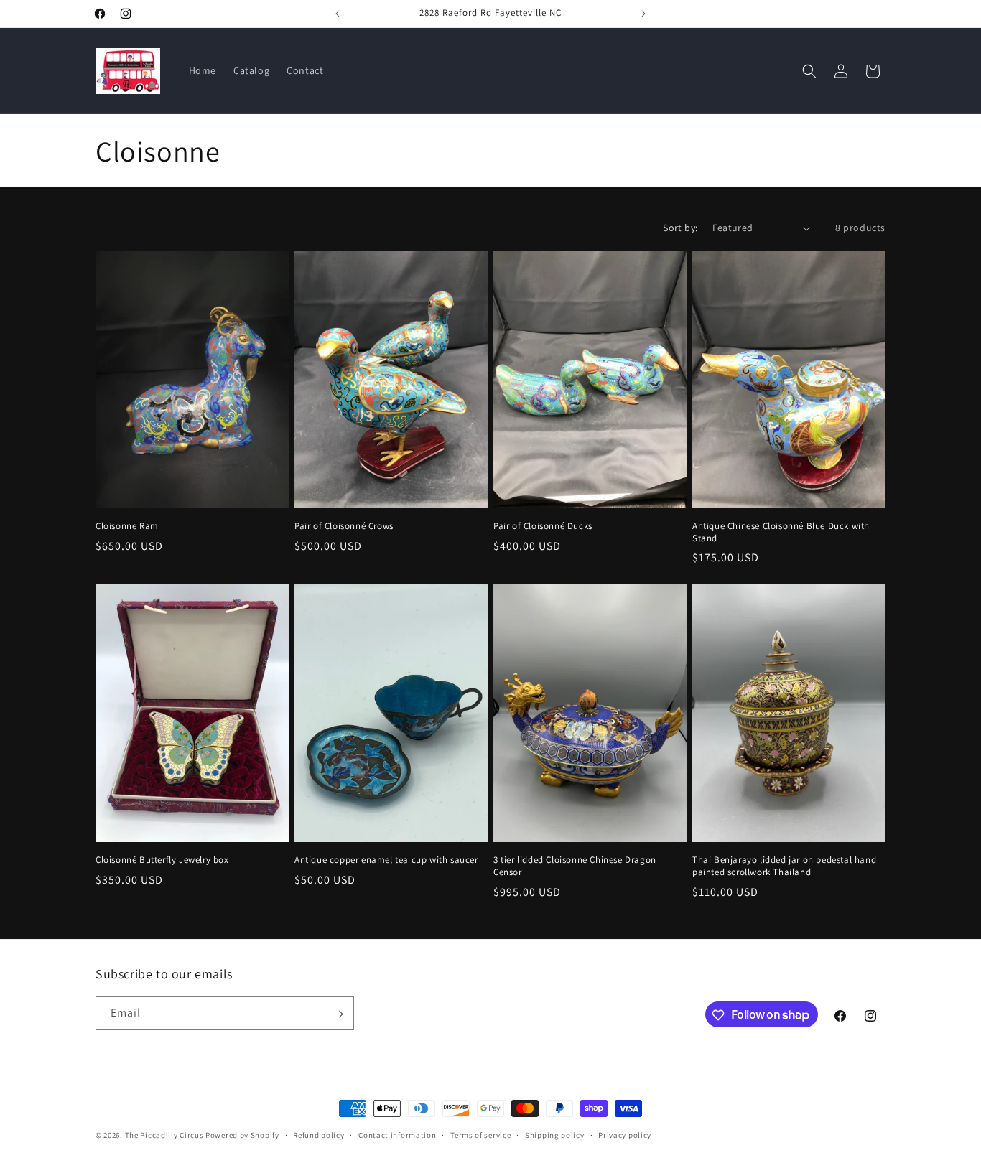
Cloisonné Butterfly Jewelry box (162, 860)
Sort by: (680, 227)
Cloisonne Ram (127, 526)
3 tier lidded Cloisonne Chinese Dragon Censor (574, 866)
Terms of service (480, 1134)
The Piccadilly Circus (164, 1135)
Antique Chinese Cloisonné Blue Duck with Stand (781, 532)
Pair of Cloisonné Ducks (542, 526)
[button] (809, 71)
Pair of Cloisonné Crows (344, 526)
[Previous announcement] (337, 13)
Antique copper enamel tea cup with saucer (386, 860)
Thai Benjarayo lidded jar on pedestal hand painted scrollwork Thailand (784, 866)
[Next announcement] (643, 13)
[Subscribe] (337, 1014)
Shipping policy (555, 1134)
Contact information (397, 1134)
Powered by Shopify (242, 1135)
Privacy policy (624, 1134)
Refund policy (318, 1134)
